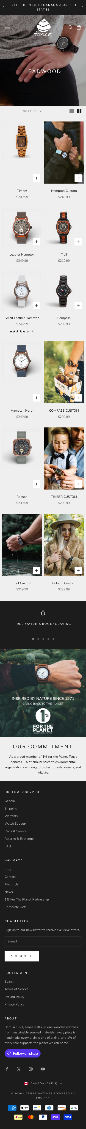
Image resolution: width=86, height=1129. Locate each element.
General (10, 801)
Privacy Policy (14, 1004)
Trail (64, 254)
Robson (22, 497)
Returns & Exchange (19, 839)
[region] (43, 621)
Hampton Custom (64, 191)
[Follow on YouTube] (42, 1069)
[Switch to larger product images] (71, 111)
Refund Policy (14, 997)
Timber (22, 191)
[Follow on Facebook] (7, 1069)
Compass (64, 318)
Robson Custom (63, 583)
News (9, 892)
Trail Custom (22, 583)
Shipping (11, 808)
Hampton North (22, 410)
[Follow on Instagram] (30, 1069)
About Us (11, 884)
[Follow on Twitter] (19, 1069)
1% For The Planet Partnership (27, 899)
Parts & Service (15, 831)
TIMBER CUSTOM (64, 497)
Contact (10, 877)
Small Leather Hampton (22, 318)
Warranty (11, 816)
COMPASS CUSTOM (64, 410)
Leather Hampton (22, 254)
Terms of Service (16, 989)
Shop (8, 869)
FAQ (8, 846)
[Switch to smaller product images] (79, 111)
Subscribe (22, 956)
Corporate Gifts (16, 907)
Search (9, 981)
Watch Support (15, 823)
